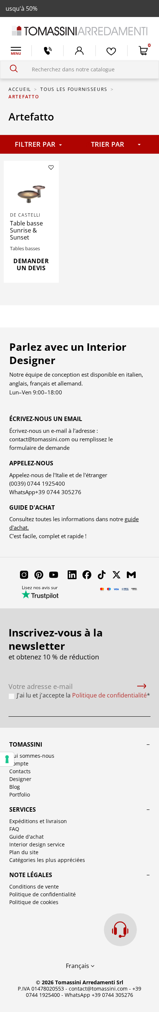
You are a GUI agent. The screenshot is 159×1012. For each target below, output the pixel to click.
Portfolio (19, 794)
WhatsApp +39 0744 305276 (99, 994)
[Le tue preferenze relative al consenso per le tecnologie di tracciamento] (7, 759)
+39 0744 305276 (58, 492)
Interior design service (37, 844)
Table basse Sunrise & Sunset (26, 230)
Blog (14, 786)
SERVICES (22, 809)
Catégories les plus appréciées (47, 859)
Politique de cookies (33, 902)
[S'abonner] (141, 686)
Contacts (20, 771)
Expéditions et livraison (38, 821)
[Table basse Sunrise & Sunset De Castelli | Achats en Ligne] (31, 192)
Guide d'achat (26, 836)
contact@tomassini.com (39, 439)
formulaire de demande (39, 447)
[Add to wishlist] (51, 167)
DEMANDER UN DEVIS (31, 264)
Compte (18, 763)
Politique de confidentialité (42, 894)
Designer (20, 778)
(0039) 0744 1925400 (37, 483)
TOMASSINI (25, 744)
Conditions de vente (34, 886)
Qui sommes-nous (31, 755)
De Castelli (25, 215)
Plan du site (23, 852)
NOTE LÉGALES (30, 875)
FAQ (14, 828)
